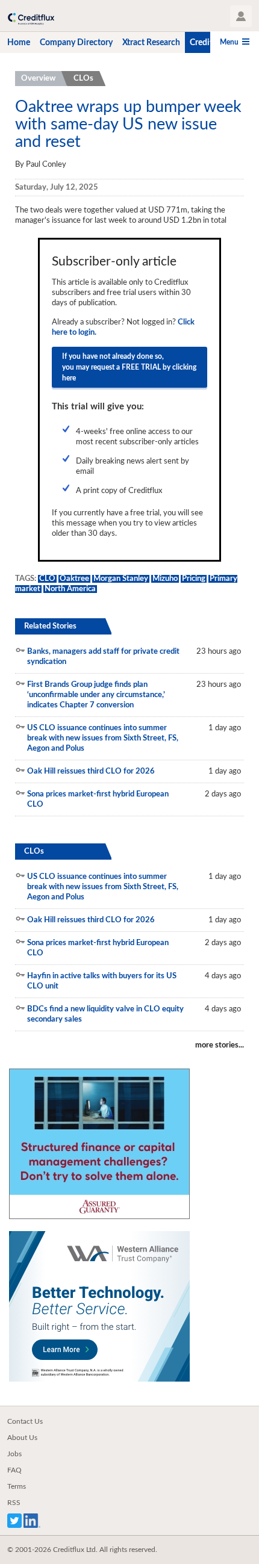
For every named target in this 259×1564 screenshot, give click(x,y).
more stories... (219, 1045)
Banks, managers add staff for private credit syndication (103, 657)
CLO (47, 579)
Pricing (193, 579)
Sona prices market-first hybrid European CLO (98, 799)
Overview (38, 78)
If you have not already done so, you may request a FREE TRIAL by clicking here (129, 367)
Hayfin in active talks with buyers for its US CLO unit (101, 981)
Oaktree (74, 579)
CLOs (83, 78)
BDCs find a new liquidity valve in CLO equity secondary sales (105, 1014)
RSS (13, 1502)
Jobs (14, 1453)
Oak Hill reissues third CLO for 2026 (91, 771)
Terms (16, 1486)
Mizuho (165, 579)
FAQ (14, 1470)
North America (70, 589)
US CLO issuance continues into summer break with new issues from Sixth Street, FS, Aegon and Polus (102, 738)
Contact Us (25, 1421)
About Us (22, 1437)
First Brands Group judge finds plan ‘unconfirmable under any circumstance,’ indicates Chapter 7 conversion (96, 695)
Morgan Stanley (120, 579)
